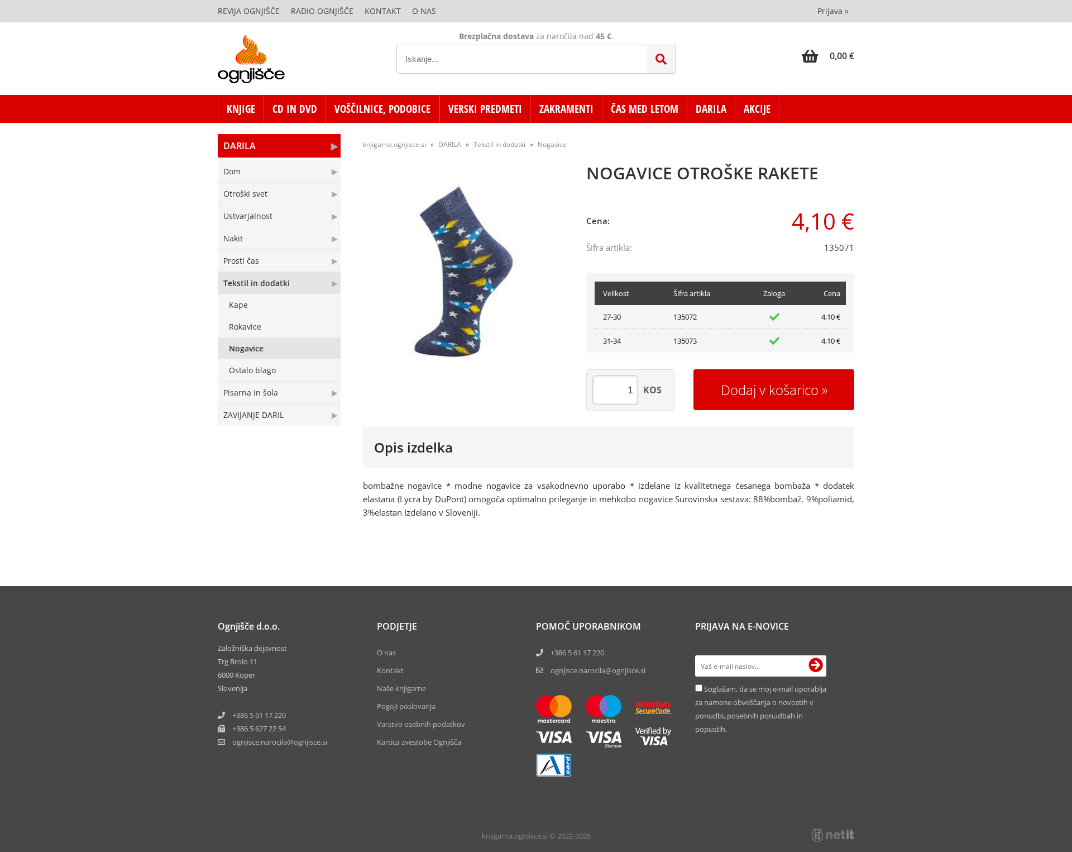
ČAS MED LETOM (644, 109)
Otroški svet (245, 193)
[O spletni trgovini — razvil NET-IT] (833, 835)
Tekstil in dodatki (256, 283)
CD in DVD (294, 109)
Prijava (833, 11)
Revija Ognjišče (249, 11)
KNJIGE (241, 109)
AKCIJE (757, 109)
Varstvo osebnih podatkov (421, 724)
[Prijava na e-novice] (815, 666)
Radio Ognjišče (322, 11)
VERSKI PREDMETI (485, 109)
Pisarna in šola (250, 392)
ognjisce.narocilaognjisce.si (279, 742)
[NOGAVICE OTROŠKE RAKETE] (463, 272)
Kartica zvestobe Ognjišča (419, 742)
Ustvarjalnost (247, 216)
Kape (238, 304)
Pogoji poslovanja (406, 706)
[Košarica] (828, 56)
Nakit (233, 238)
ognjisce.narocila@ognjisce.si (598, 670)
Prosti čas (241, 260)
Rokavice (245, 326)
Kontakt (383, 11)
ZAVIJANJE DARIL (253, 415)
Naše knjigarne (401, 688)
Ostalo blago (252, 370)
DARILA (711, 109)
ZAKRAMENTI (566, 109)
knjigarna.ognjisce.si (394, 144)
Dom (232, 171)
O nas (424, 11)
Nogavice (246, 348)
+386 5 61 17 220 (259, 715)
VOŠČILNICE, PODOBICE (382, 109)
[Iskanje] (661, 59)
